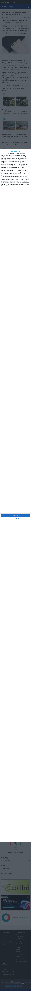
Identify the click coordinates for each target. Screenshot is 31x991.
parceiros (14, 155)
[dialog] (15, 495)
